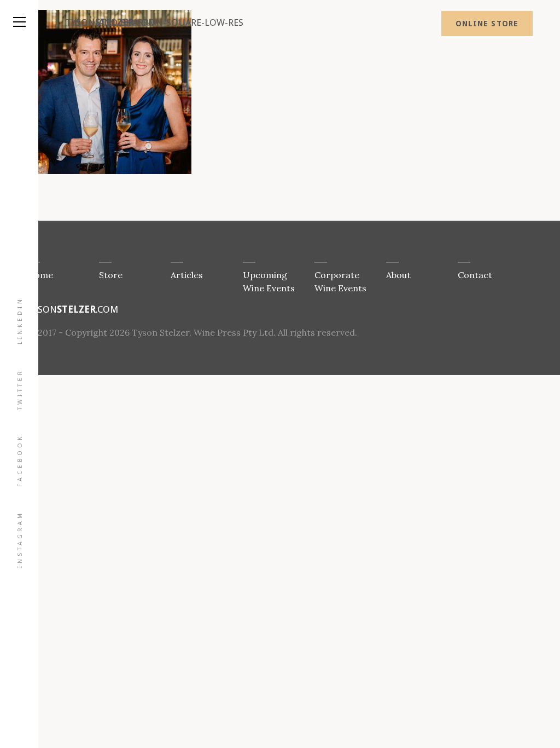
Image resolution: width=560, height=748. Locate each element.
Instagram (20, 539)
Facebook (20, 460)
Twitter (20, 389)
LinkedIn (20, 320)
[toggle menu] (19, 11)
